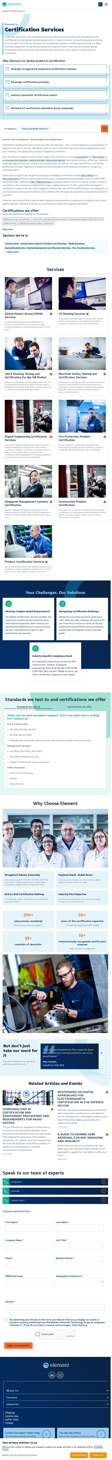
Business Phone (64, 1258)
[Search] (100, 4)
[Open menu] (106, 4)
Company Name (13, 1240)
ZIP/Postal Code (14, 1276)
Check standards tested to (35, 128)
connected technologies (15, 160)
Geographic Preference (68, 1276)
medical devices (37, 160)
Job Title (61, 1240)
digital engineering (55, 160)
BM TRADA (87, 175)
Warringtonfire (11, 178)
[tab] (29, 707)
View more (8, 229)
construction (81, 156)
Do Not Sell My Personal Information (19, 1455)
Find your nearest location (16, 1211)
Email (8, 1258)
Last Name (61, 1222)
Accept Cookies (79, 1455)
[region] (55, 1449)
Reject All (98, 1455)
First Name (11, 1222)
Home (5, 11)
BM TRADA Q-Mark (41, 182)
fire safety (98, 156)
